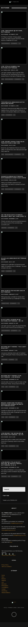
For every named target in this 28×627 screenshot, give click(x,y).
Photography (5, 585)
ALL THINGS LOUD (5, 70)
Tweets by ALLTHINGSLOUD (10, 500)
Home (3, 575)
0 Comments (14, 43)
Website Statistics (6, 592)
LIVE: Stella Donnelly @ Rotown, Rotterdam (10, 67)
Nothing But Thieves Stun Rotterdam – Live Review (11, 376)
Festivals (4, 476)
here (11, 542)
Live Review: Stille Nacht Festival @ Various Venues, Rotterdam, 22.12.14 (11, 463)
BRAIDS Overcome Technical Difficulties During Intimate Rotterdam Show (12, 404)
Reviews (4, 578)
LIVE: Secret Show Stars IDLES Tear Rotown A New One (12, 142)
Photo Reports (6, 43)
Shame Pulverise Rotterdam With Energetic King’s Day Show (13, 177)
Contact (3, 589)
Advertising (4, 590)
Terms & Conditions (7, 566)
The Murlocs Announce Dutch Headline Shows (12, 102)
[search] (23, 489)
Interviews (4, 359)
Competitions (5, 303)
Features (4, 227)
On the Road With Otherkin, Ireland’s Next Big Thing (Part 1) (13, 215)
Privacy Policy (5, 564)
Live (3, 79)
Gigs (3, 386)
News (3, 577)
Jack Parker (4, 34)
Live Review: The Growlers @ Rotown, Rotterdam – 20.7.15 (12, 434)
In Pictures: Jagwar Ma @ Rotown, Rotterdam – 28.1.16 (12, 320)
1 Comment (11, 359)
